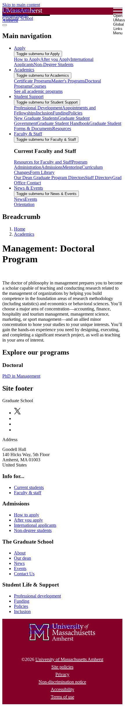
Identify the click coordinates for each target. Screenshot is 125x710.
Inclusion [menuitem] (44, 112)
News (19, 563)
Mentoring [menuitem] (72, 167)
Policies (21, 606)
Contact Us (24, 573)
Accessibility (62, 689)
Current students (29, 487)
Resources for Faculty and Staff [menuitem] (43, 162)
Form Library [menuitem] (42, 172)
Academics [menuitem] (24, 69)
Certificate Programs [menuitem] (32, 80)
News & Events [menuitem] (28, 188)
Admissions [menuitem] (52, 167)
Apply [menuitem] (20, 48)
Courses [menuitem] (38, 86)
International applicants (35, 525)
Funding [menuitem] (60, 112)
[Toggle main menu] (4, 25)
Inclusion (22, 611)
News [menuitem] (19, 199)
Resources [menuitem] (61, 128)
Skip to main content (21, 4)
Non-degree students (33, 530)
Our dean (22, 558)
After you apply (28, 520)
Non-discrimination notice (62, 681)
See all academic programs (38, 91)
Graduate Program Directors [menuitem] (58, 177)
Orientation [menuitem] (24, 204)
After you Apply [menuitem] (55, 59)
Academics (24, 234)
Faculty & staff (27, 492)
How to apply (26, 514)
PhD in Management (21, 376)
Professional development (37, 595)
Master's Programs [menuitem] (68, 80)
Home (19, 228)
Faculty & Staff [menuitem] (28, 133)
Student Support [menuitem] (29, 96)
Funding (21, 601)
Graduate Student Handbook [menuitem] (63, 123)
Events (20, 568)
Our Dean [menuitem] (23, 177)
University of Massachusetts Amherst (69, 659)
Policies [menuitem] (75, 112)
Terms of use (62, 696)
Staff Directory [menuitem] (98, 177)
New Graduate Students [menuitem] (36, 118)
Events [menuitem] (31, 199)
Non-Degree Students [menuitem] (53, 64)
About (20, 552)
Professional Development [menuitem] (38, 107)
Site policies (62, 666)
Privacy (62, 674)
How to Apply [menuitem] (27, 59)
